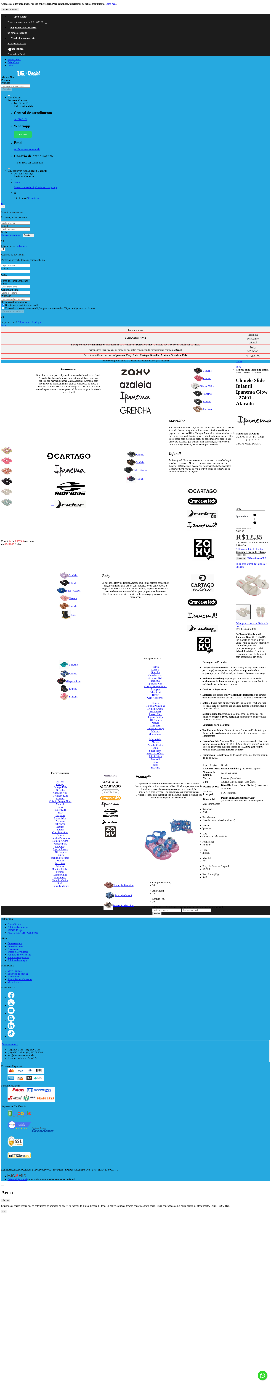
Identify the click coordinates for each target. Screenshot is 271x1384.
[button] (263, 585)
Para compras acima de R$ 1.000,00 (27, 22)
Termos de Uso (15, 930)
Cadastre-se (34, 198)
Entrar (11, 65)
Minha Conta (14, 59)
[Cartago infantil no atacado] (202, 491)
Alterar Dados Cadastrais (20, 979)
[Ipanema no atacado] (68, 470)
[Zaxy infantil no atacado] (202, 549)
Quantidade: (242, 516)
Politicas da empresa (18, 927)
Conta (239, 361)
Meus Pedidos (14, 971)
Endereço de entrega (18, 973)
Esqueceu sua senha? (11, 235)
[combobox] (15, 86)
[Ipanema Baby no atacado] (202, 616)
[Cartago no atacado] (68, 456)
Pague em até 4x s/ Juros (23, 27)
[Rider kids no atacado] (202, 629)
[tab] (135, 325)
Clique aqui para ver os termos (79, 308)
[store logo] (28, 77)
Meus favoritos (15, 982)
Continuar (28, 235)
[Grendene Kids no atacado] (202, 502)
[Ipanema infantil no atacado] (202, 526)
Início (239, 367)
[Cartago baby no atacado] (202, 583)
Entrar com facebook (24, 187)
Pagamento (13, 949)
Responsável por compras (14, 302)
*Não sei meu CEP (256, 558)
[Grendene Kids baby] (202, 603)
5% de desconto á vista (23, 38)
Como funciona (15, 946)
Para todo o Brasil (16, 54)
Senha (4, 232)
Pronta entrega (16, 48)
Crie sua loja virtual (17, 1179)
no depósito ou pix (17, 43)
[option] (6, 450)
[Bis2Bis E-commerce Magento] (17, 1176)
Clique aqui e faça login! (30, 322)
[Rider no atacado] (68, 504)
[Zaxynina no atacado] (202, 645)
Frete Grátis (20, 16)
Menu (4, 325)
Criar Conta (13, 62)
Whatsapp (6, 296)
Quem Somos (14, 924)
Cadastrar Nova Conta (13, 311)
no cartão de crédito (17, 33)
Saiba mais (111, 4)
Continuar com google (46, 187)
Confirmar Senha (9, 289)
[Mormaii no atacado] (68, 489)
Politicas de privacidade (19, 954)
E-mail (4, 226)
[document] (135, 7)
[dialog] (135, 1201)
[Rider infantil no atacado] (202, 514)
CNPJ (4, 274)
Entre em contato (10, 1044)
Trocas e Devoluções (18, 951)
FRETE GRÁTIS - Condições (23, 932)
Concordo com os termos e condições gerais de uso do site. (50, 308)
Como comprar (15, 943)
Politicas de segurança (18, 957)
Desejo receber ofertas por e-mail (21, 305)
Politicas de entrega (17, 960)
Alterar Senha (14, 976)
